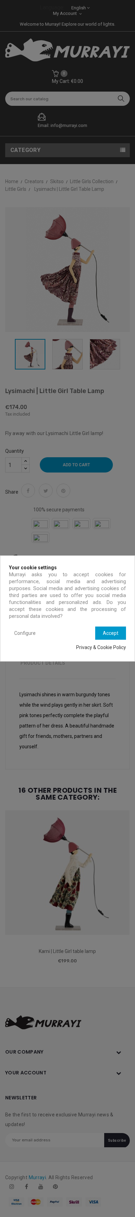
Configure (25, 633)
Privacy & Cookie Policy (101, 647)
